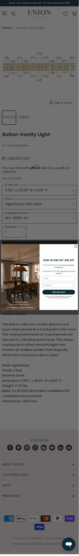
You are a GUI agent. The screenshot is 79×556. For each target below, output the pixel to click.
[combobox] (58, 285)
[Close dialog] (75, 246)
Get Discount (58, 292)
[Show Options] (73, 285)
